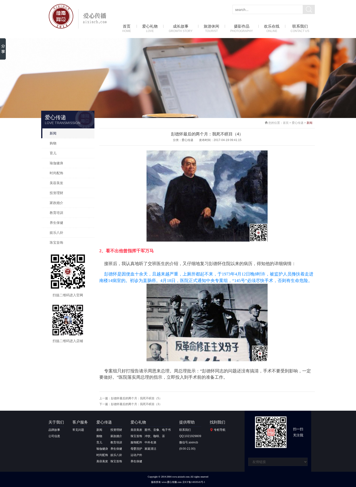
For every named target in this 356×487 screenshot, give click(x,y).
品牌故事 (54, 430)
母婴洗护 (136, 448)
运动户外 (136, 455)
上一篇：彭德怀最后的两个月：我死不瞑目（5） (130, 398)
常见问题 (78, 430)
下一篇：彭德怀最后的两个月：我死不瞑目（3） (130, 404)
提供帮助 (187, 422)
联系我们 (300, 28)
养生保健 (56, 223)
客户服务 (80, 422)
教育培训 (56, 213)
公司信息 (54, 436)
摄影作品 (241, 28)
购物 (53, 143)
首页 (126, 28)
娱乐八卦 (56, 233)
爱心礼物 (150, 28)
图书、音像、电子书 (158, 430)
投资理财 (56, 193)
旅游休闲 (211, 28)
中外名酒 (150, 442)
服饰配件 (136, 442)
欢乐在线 (271, 28)
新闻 (53, 133)
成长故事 (181, 28)
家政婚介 (56, 203)
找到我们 (217, 422)
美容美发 (56, 183)
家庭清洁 (150, 448)
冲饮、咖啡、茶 (155, 436)
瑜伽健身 (56, 163)
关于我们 (56, 422)
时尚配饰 (56, 173)
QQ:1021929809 (190, 436)
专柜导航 (219, 430)
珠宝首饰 (56, 242)
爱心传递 (297, 123)
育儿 (53, 153)
